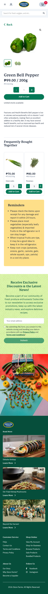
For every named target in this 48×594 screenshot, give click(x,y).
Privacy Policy (29, 332)
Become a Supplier (10, 576)
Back (9, 24)
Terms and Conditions (15, 335)
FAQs (5, 542)
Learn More (8, 463)
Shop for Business (33, 545)
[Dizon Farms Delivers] (24, 4)
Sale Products (31, 552)
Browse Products (33, 549)
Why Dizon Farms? (10, 572)
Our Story (6, 568)
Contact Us (7, 545)
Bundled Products (33, 556)
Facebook (33, 568)
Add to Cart (24, 97)
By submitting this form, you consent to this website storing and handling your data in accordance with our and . (23, 331)
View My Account (33, 542)
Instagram (33, 572)
